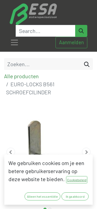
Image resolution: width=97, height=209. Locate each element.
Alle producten (21, 76)
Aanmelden (71, 42)
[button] (11, 151)
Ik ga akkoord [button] (75, 196)
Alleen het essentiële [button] (42, 196)
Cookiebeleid (76, 180)
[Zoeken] (87, 64)
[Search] (81, 31)
